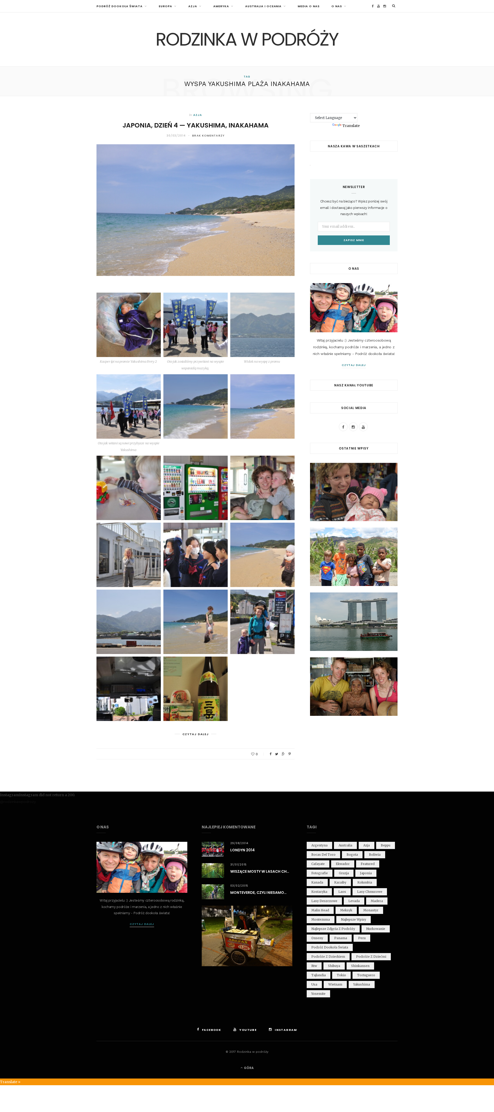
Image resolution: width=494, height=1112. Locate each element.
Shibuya (334, 966)
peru (362, 938)
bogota (352, 854)
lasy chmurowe (369, 892)
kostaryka (319, 892)
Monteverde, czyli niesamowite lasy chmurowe (261, 892)
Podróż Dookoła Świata (119, 6)
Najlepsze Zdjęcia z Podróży (333, 929)
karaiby (340, 882)
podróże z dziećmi (371, 956)
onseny (317, 938)
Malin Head (320, 910)
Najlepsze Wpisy (353, 919)
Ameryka (221, 6)
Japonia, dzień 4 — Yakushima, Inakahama (195, 125)
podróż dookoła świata (329, 947)
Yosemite (318, 994)
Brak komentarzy (208, 135)
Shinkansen (360, 966)
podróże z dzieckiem (328, 956)
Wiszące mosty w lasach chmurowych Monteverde (261, 871)
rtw (314, 966)
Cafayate (318, 864)
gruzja (344, 873)
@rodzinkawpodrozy (18, 802)
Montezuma (320, 919)
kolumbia (364, 882)
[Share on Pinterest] (289, 754)
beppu (385, 845)
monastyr (370, 910)
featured (368, 864)
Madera (377, 901)
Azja (192, 6)
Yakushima (361, 984)
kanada (317, 882)
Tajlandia (318, 975)
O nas (336, 6)
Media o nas (309, 6)
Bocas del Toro (323, 854)
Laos (342, 892)
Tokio (341, 975)
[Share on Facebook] (270, 754)
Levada (354, 901)
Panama (340, 938)
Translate (351, 125)
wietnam (335, 984)
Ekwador (343, 864)
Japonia (366, 873)
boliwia (375, 854)
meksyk (346, 910)
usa (314, 984)
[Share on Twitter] (276, 754)
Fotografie (319, 873)
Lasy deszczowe (324, 901)
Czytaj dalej (354, 365)
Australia (345, 845)
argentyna (319, 845)
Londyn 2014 (242, 850)
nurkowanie (375, 929)
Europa (165, 6)
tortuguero (366, 975)
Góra (248, 1068)
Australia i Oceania (263, 6)
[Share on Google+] (283, 754)
